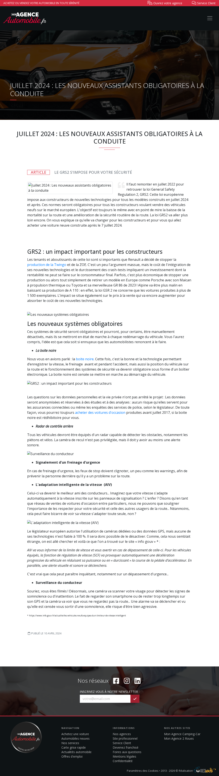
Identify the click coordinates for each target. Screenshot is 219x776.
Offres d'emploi (72, 756)
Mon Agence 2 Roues (179, 738)
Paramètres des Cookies (142, 771)
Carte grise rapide (73, 747)
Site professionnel (125, 738)
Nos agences (122, 734)
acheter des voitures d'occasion (100, 412)
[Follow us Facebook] (116, 680)
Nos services (70, 743)
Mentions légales (124, 756)
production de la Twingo (46, 264)
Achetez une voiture (75, 734)
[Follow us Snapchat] (138, 680)
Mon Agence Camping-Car (182, 734)
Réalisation (186, 771)
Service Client (122, 743)
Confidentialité (123, 761)
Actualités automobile (76, 752)
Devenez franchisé (125, 747)
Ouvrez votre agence (167, 3)
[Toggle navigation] (210, 18)
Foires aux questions (127, 752)
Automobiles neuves (75, 738)
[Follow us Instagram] (127, 680)
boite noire (85, 359)
